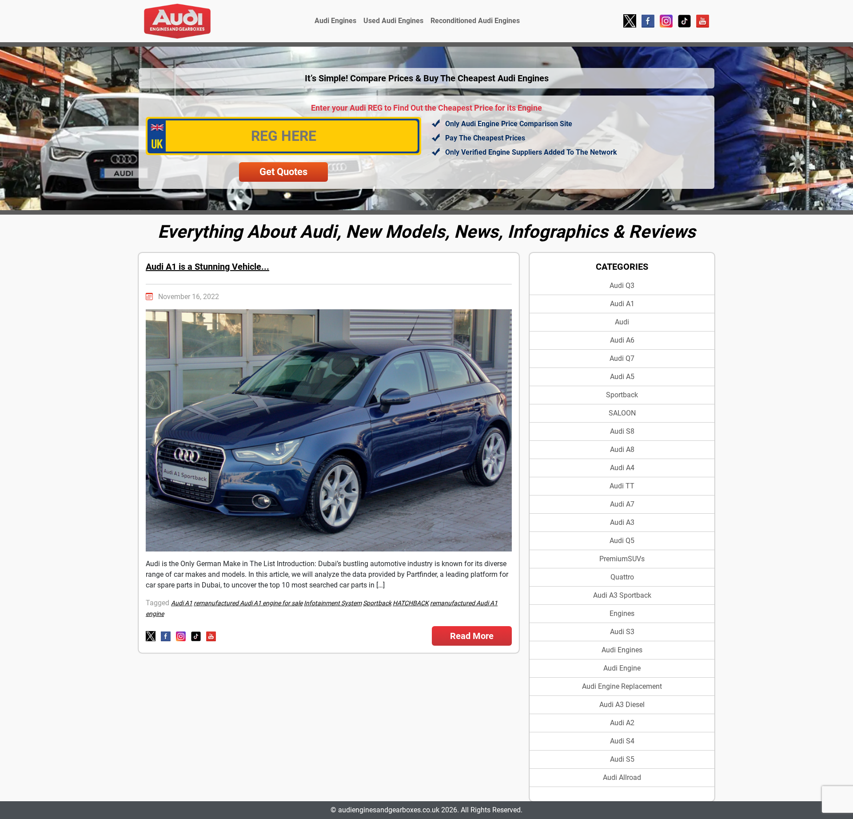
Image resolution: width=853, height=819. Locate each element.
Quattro (622, 577)
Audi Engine (622, 668)
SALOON (622, 413)
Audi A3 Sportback (622, 595)
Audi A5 (622, 376)
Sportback (622, 395)
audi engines (622, 650)
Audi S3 (622, 631)
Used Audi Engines (393, 20)
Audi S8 (622, 431)
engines (622, 613)
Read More (472, 636)
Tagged (157, 603)
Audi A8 (622, 449)
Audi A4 (622, 467)
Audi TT (622, 486)
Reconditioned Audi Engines (475, 20)
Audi (622, 322)
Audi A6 (622, 340)
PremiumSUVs (622, 559)
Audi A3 (622, 522)
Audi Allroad (622, 777)
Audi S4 (622, 741)
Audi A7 (622, 504)
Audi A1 (622, 304)
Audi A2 (622, 723)
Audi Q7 (622, 358)
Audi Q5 (622, 540)
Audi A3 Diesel (622, 704)
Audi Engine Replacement (622, 686)
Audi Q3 (622, 285)
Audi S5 (622, 759)
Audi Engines (335, 20)
